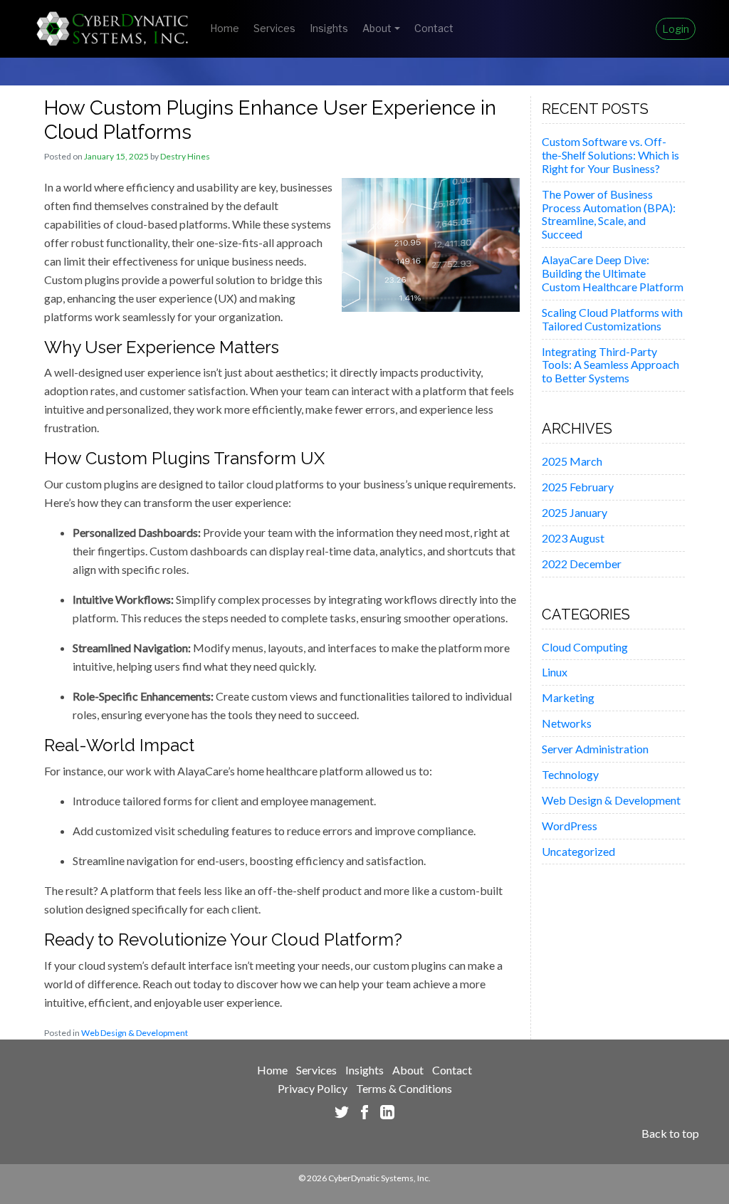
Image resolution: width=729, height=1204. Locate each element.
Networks (567, 723)
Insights (329, 28)
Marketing (568, 697)
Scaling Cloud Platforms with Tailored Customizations (612, 319)
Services (274, 28)
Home (224, 28)
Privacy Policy (312, 1088)
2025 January (574, 512)
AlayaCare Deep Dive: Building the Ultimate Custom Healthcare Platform (612, 273)
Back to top (670, 1133)
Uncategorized (578, 851)
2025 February (578, 486)
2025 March (572, 461)
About (377, 28)
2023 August (573, 538)
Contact (433, 28)
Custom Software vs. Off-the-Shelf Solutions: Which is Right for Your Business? (610, 155)
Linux (554, 672)
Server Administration (595, 748)
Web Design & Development (134, 1032)
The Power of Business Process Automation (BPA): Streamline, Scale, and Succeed (609, 214)
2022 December (582, 563)
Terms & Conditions (404, 1088)
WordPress (569, 825)
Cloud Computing (585, 647)
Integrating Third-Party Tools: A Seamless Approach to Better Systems (610, 365)
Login (675, 29)
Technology (570, 774)
